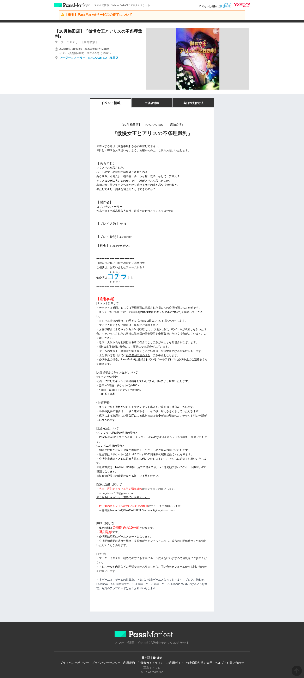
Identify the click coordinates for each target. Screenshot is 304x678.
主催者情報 (152, 103)
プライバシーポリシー (74, 662)
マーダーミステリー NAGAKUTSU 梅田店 (88, 57)
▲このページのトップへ (297, 671)
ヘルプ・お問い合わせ (229, 662)
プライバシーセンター (106, 662)
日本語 (145, 657)
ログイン (226, 3)
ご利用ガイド (175, 662)
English (158, 657)
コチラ (117, 276)
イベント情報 (111, 103)
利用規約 (129, 662)
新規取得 (225, 6)
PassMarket (72, 5)
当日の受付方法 (193, 103)
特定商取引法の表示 (199, 662)
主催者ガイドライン (151, 662)
